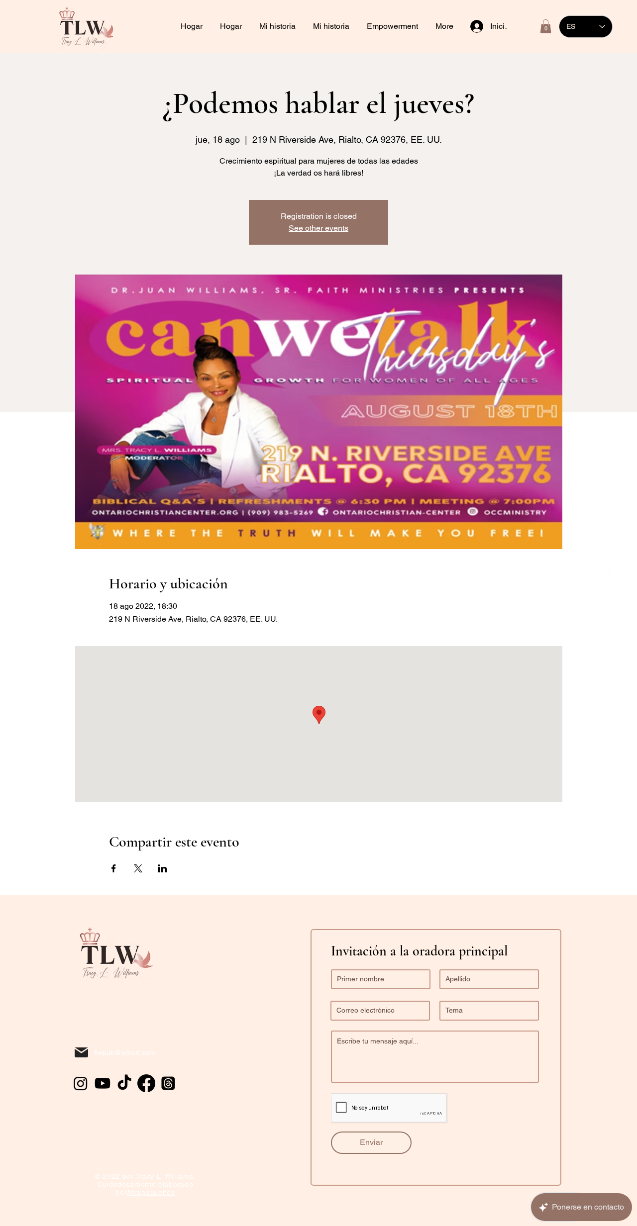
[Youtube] (617, 624)
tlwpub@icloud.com (124, 1052)
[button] (393, 26)
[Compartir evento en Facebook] (113, 868)
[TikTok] (617, 578)
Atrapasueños (151, 1192)
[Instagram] (617, 601)
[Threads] (168, 1083)
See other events (318, 228)
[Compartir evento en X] (138, 868)
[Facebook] (617, 647)
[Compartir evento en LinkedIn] (162, 868)
